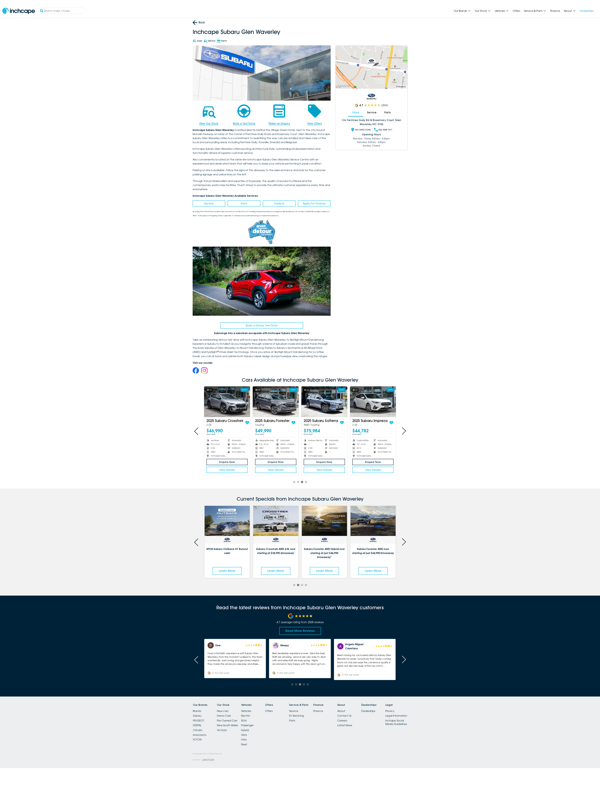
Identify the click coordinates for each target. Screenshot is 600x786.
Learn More (227, 571)
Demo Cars (224, 715)
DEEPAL (197, 725)
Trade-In (279, 203)
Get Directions (363, 130)
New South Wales (227, 725)
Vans (244, 734)
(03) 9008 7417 (385, 130)
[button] (365, 658)
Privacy (389, 711)
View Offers (314, 123)
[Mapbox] (344, 86)
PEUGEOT (198, 720)
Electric (245, 715)
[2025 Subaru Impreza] (373, 401)
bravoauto (199, 734)
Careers (342, 720)
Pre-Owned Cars (227, 720)
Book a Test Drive (244, 123)
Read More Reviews (300, 631)
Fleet (244, 744)
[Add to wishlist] (247, 422)
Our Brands (460, 10)
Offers (516, 10)
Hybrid (245, 730)
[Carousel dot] (294, 482)
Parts (244, 203)
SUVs (243, 720)
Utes (243, 739)
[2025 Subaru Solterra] (324, 401)
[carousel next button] (403, 431)
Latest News (344, 725)
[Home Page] (18, 11)
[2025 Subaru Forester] (276, 401)
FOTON (197, 739)
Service (209, 203)
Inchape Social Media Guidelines (396, 722)
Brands (197, 711)
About (568, 10)
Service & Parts (533, 10)
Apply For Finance (314, 203)
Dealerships (587, 10)
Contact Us (344, 715)
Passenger (247, 725)
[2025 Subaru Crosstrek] (227, 401)
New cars (222, 711)
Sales (355, 112)
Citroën (197, 730)
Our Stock (481, 10)
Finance (555, 10)
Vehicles (500, 10)
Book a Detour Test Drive (261, 325)
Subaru (197, 715)
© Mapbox (401, 86)
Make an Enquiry (279, 123)
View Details (227, 469)
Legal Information (396, 715)
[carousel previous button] (196, 431)
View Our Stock (208, 123)
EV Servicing (296, 715)
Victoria (222, 730)
